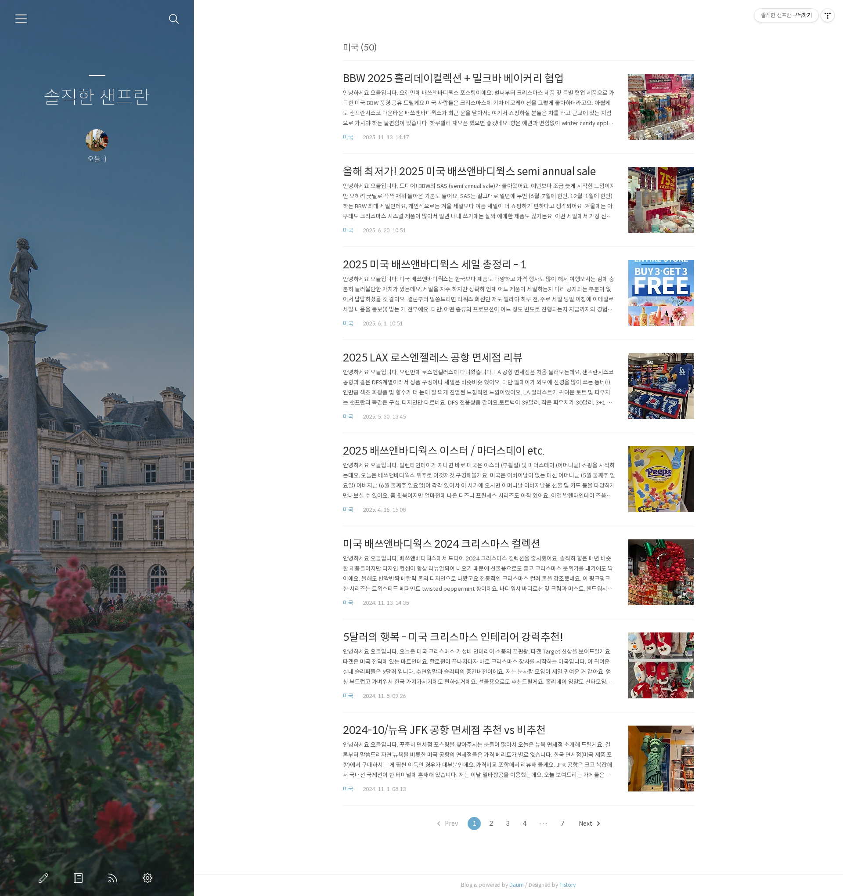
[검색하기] (174, 19)
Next (586, 823)
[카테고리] (21, 19)
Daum (516, 885)
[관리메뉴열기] (827, 15)
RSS (114, 878)
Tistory (567, 885)
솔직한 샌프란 (96, 97)
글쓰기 (45, 878)
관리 (149, 878)
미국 (348, 137)
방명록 (79, 878)
